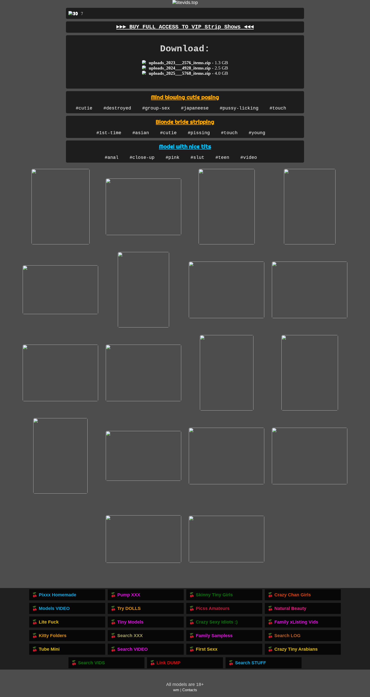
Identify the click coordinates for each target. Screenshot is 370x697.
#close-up (142, 157)
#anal (112, 157)
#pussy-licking (239, 108)
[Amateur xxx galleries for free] (185, 2)
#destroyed (117, 108)
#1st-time (108, 132)
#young (257, 132)
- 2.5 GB (188, 67)
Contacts (189, 690)
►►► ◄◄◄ (185, 27)
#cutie (84, 108)
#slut (197, 157)
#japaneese (195, 108)
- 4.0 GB (188, 73)
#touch (278, 108)
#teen (222, 157)
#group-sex (156, 108)
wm (176, 690)
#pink (172, 157)
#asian (140, 132)
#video (248, 157)
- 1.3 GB (188, 62)
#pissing (199, 132)
